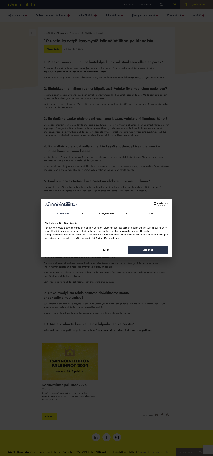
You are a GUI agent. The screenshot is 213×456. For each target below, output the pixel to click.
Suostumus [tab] (63, 213)
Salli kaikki (148, 250)
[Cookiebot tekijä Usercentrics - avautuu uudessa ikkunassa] (156, 204)
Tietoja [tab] (149, 213)
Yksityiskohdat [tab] (106, 213)
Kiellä (106, 250)
